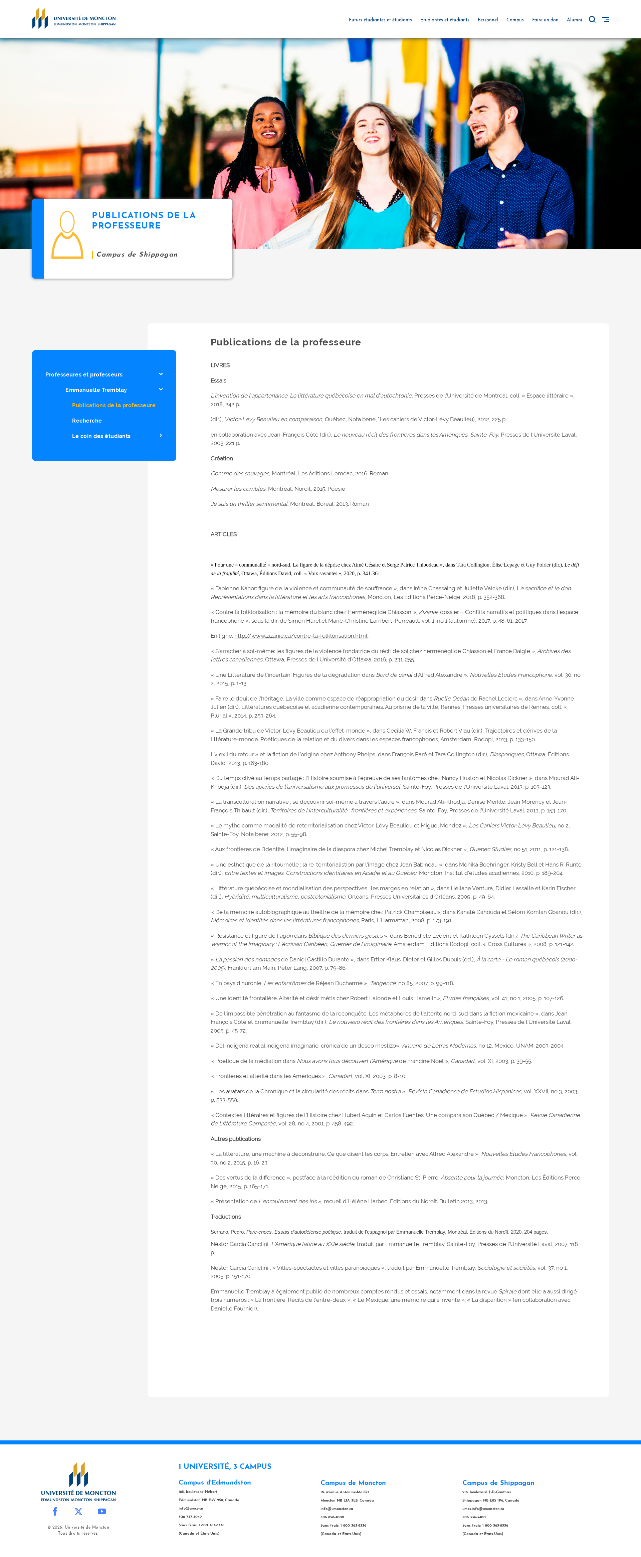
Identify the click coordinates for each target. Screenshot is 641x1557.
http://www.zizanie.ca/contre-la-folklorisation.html (301, 635)
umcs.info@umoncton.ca (483, 1509)
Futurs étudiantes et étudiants (380, 20)
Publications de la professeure (114, 405)
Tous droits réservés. (78, 1534)
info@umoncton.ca (336, 1509)
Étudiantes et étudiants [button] (444, 20)
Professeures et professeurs (84, 374)
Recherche (87, 421)
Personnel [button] (488, 20)
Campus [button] (515, 20)
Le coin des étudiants (101, 436)
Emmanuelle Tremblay (96, 390)
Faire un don (545, 20)
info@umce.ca (191, 1509)
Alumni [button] (574, 20)
